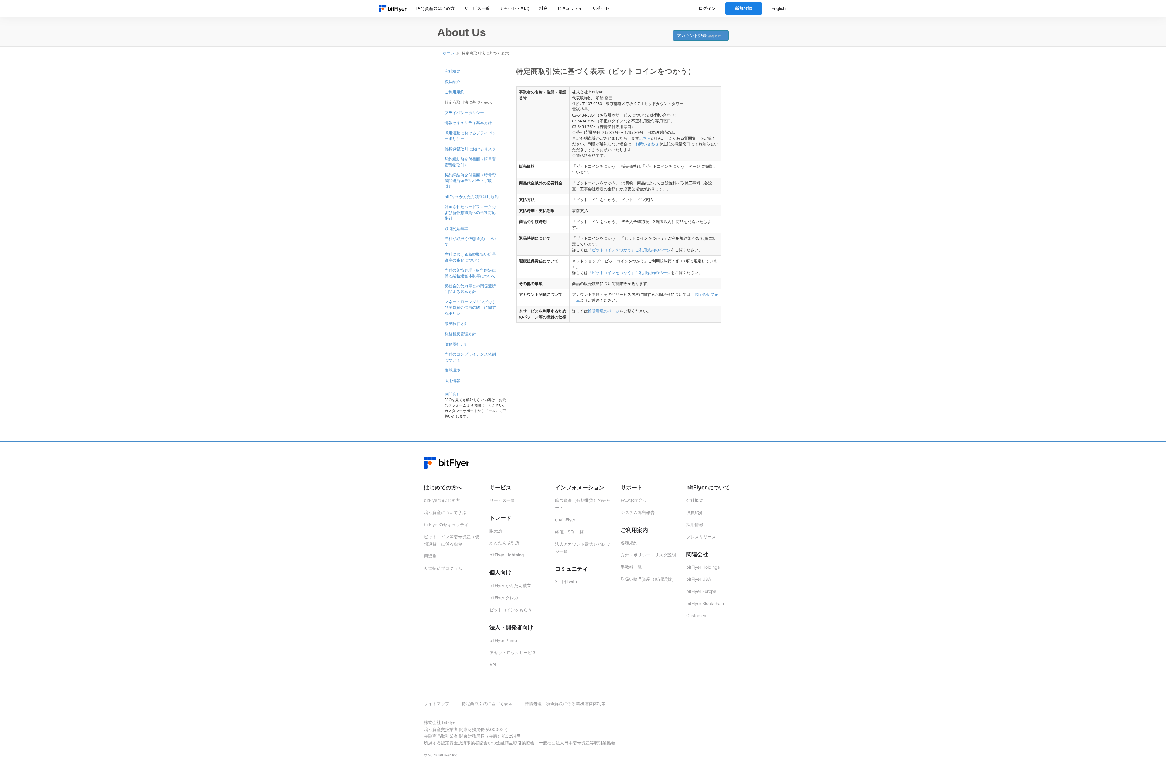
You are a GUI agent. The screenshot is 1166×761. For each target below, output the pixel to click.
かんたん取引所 (504, 542)
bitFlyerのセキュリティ (446, 524)
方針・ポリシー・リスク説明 (648, 554)
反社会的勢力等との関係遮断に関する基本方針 (470, 288)
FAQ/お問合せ (634, 500)
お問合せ (452, 394)
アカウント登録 (700, 35)
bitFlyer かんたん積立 (510, 585)
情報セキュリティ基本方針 (468, 122)
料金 (543, 8)
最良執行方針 (456, 323)
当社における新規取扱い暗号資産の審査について (470, 257)
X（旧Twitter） (569, 581)
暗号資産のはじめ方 (435, 8)
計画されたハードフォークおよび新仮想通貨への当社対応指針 (470, 212)
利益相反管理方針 (460, 334)
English (779, 8)
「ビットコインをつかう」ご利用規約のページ (629, 249)
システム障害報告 (638, 512)
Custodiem (696, 615)
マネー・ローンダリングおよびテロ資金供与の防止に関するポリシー (470, 307)
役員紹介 (452, 81)
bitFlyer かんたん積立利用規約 (472, 196)
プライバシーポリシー (464, 112)
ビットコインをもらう (510, 609)
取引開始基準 (456, 228)
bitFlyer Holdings (703, 567)
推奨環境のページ (603, 311)
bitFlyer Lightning (506, 554)
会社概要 (452, 71)
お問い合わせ (647, 144)
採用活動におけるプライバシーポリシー (470, 135)
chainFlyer (565, 519)
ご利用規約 (454, 92)
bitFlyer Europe (701, 591)
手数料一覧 (631, 567)
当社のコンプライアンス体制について (470, 357)
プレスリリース (701, 536)
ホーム (449, 53)
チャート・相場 (514, 8)
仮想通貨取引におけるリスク (470, 149)
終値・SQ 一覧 (569, 531)
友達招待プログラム (443, 568)
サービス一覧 (477, 8)
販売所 (495, 530)
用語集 (430, 556)
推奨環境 (452, 370)
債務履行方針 (456, 344)
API (492, 664)
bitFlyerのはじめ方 (442, 500)
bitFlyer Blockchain (705, 603)
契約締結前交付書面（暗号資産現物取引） (470, 161)
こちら (645, 138)
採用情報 (452, 380)
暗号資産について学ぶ (445, 512)
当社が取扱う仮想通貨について (470, 241)
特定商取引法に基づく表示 (468, 102)
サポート (600, 8)
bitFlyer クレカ (503, 597)
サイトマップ (436, 703)
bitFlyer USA (698, 579)
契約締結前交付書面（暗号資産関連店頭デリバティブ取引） (470, 180)
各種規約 (629, 542)
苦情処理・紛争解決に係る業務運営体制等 (565, 703)
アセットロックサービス (512, 652)
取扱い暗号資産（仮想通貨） (648, 579)
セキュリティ (569, 8)
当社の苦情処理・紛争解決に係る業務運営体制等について (470, 273)
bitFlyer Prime (503, 640)
